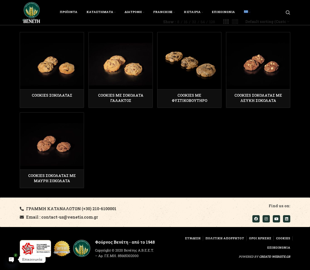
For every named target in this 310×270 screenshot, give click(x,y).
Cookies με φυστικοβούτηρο (189, 98)
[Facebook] (256, 218)
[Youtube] (276, 218)
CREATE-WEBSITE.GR (274, 257)
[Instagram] (266, 218)
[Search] (288, 12)
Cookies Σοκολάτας (52, 95)
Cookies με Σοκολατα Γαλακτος (120, 98)
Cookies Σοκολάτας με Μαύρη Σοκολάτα (52, 178)
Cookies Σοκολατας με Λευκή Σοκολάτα (258, 98)
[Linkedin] (286, 218)
